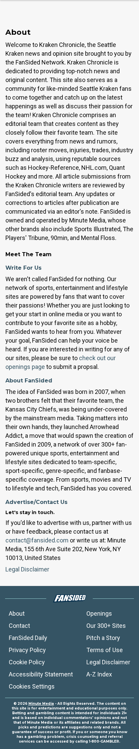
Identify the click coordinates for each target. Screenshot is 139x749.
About (17, 613)
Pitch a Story (103, 637)
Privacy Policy (27, 649)
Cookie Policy (27, 662)
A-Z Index (99, 674)
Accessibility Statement (41, 674)
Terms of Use (104, 649)
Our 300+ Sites (106, 625)
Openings (99, 613)
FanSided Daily (28, 637)
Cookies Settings (32, 686)
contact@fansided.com (36, 540)
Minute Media (41, 703)
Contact (19, 625)
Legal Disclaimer (27, 569)
